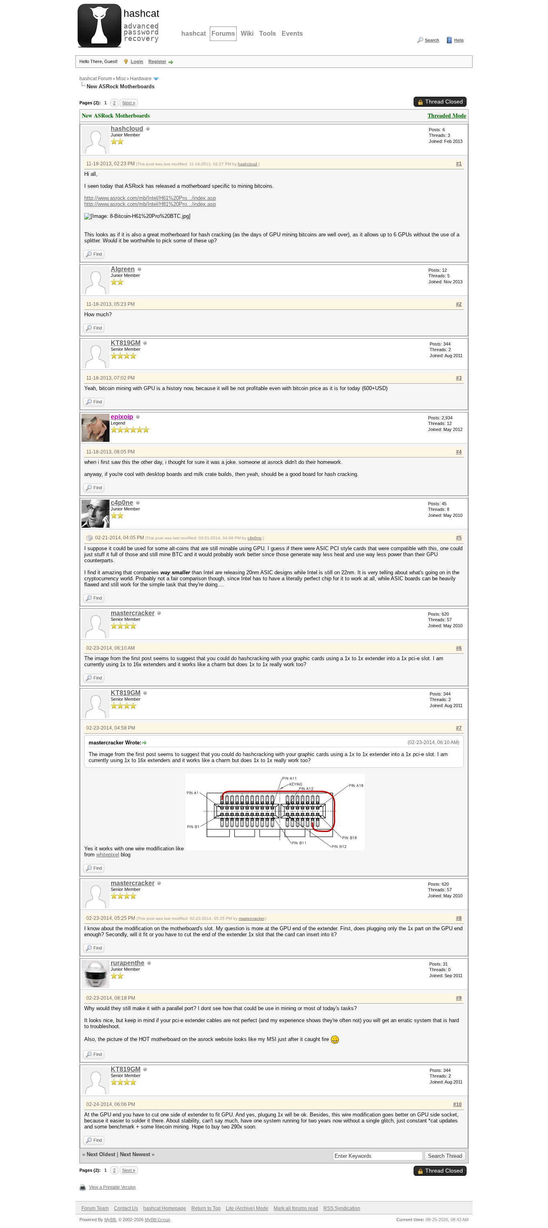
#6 (459, 648)
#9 (459, 998)
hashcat (193, 33)
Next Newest (135, 1154)
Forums (223, 33)
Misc (121, 78)
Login (137, 61)
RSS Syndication (341, 1208)
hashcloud (127, 128)
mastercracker (132, 613)
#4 (459, 452)
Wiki (247, 33)
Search (432, 40)
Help (459, 40)
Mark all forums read (296, 1208)
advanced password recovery (140, 24)
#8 (459, 918)
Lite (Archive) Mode (247, 1208)
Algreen (123, 269)
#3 (459, 378)
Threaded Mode (447, 115)
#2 (459, 304)
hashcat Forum (95, 78)
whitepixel (107, 855)
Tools (267, 33)
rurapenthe (127, 963)
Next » (128, 102)
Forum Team (95, 1208)
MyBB (110, 1219)
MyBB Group (157, 1219)
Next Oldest (101, 1154)
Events (292, 33)
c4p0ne (122, 502)
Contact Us (126, 1208)
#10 (457, 1104)
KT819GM (125, 343)
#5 (459, 538)
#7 (459, 728)
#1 (459, 164)
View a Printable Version (112, 1187)
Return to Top (206, 1208)
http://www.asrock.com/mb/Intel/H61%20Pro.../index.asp (150, 198)
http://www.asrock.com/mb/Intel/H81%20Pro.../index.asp (150, 204)
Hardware (141, 78)
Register (157, 61)
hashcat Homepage (164, 1208)
